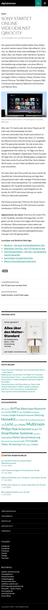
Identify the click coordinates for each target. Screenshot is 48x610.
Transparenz (6, 516)
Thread (16, 441)
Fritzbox (5, 415)
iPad (29, 420)
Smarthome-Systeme (17, 433)
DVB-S (14, 412)
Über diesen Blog (8, 511)
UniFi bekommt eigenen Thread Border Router (20, 470)
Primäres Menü (45, 3)
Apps (31, 408)
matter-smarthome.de (15, 455)
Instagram (5, 546)
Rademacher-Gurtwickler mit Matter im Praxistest (22, 374)
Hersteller (6, 521)
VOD (5, 271)
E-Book (20, 412)
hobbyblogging (7, 579)
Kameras (41, 420)
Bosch (3, 412)
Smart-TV (37, 429)
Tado (11, 441)
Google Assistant (17, 415)
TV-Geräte (31, 440)
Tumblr (4, 553)
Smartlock (36, 434)
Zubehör (34, 444)
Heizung (39, 415)
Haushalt (30, 415)
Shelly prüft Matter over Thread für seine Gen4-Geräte (23, 477)
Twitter (4, 555)
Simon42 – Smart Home (11, 588)
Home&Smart (7, 574)
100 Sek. (7, 409)
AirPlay (15, 408)
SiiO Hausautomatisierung (12, 586)
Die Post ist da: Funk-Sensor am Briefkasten (19, 389)
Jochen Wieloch (25, 38)
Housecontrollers (8, 581)
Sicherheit (24, 429)
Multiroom (35, 424)
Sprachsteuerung (30, 437)
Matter (22, 424)
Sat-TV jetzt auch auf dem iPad (14, 283)
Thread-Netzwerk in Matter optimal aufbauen (20, 387)
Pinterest (5, 551)
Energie (26, 412)
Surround (5, 441)
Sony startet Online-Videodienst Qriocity (18, 391)
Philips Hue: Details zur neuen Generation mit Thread (23, 485)
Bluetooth (40, 408)
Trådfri (22, 441)
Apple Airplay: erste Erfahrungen (15, 293)
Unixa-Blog (6, 596)
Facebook (5, 548)
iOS (25, 420)
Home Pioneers (7, 576)
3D (2, 408)
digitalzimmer (8, 3)
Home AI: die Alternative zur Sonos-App (20, 384)
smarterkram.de (8, 593)
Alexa (24, 408)
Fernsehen (35, 412)
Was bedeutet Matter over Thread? (15, 492)
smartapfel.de (7, 591)
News (3, 14)
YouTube (5, 558)
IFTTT (17, 420)
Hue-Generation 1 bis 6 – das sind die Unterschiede (22, 377)
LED (3, 425)
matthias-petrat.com (9, 584)
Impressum (6, 531)
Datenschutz (7, 526)
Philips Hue (9, 429)
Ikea (22, 420)
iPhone (34, 420)
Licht (9, 424)
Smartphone (6, 437)
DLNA (8, 412)
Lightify (16, 425)
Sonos (16, 437)
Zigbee (28, 444)
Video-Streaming (11, 444)
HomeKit (8, 419)
